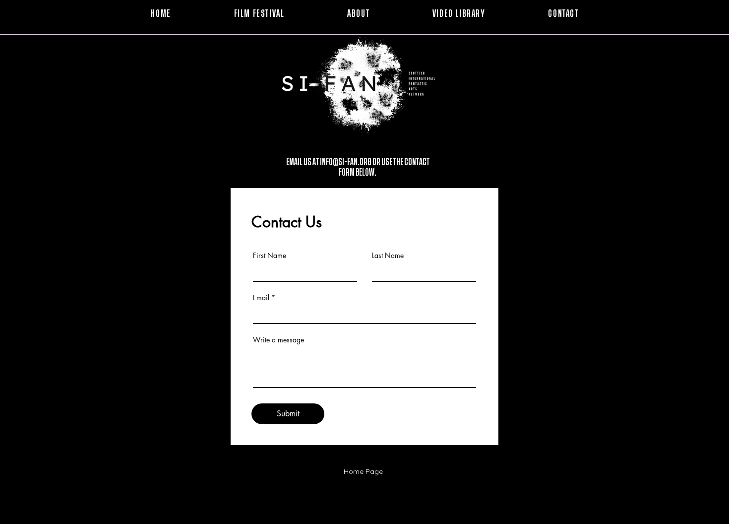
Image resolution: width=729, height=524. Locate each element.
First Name (269, 255)
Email (261, 297)
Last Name (388, 255)
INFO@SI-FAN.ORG (345, 162)
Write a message (278, 339)
